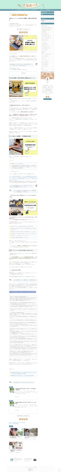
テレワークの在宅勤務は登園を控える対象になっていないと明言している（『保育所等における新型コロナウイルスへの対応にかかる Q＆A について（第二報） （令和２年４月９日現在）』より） (23, 177)
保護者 (17, 423)
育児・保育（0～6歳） (18, 422)
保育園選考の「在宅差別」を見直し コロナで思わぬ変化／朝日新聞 (22, 375)
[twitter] (20, 32)
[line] (24, 32)
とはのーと (30, 469)
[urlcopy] (27, 32)
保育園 (24, 422)
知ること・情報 (12, 422)
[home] (48, 97)
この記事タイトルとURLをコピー (23, 29)
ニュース (11, 423)
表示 (24, 72)
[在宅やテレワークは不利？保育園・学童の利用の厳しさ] (22, 32)
